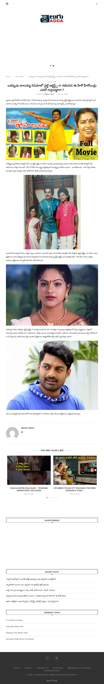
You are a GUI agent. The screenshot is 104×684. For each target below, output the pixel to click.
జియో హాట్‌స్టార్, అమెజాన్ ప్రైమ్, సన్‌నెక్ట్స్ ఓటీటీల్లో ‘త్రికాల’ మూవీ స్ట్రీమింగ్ (32, 601)
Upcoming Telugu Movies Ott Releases (20, 639)
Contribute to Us (43, 668)
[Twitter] (53, 66)
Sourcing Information (52, 671)
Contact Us (28, 668)
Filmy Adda (19, 77)
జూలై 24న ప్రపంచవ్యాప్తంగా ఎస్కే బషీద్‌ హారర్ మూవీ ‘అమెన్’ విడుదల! (30, 590)
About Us (16, 668)
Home (8, 77)
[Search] (97, 4)
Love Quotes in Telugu (14, 620)
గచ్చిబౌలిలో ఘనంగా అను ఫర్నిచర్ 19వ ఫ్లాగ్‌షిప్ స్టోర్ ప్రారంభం (27, 585)
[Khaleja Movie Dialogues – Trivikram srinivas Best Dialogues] (29, 470)
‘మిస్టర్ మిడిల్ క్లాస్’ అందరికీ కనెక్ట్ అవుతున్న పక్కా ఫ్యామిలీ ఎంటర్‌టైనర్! (31, 579)
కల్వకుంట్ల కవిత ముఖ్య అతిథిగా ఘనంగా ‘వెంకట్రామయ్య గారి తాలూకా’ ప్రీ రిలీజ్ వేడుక (36, 596)
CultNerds (72, 675)
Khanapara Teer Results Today (17, 633)
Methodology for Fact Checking (79, 668)
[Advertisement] (52, 44)
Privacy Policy (58, 668)
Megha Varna (49, 94)
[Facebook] (50, 66)
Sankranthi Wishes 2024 (14, 626)
